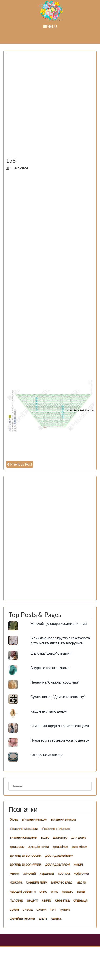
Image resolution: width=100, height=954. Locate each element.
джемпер (60, 837)
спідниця (80, 900)
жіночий (29, 873)
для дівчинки (38, 846)
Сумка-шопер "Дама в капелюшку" (57, 697)
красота (16, 882)
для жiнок (60, 846)
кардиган (47, 873)
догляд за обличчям (25, 864)
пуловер (16, 900)
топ (52, 909)
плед (81, 891)
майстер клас (61, 882)
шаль (43, 918)
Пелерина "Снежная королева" (54, 682)
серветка (62, 900)
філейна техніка (22, 918)
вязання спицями (23, 837)
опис (43, 891)
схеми (41, 909)
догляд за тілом (57, 864)
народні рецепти (22, 891)
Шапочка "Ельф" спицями (50, 653)
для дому (78, 837)
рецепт (32, 900)
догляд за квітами (59, 855)
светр (46, 900)
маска (81, 882)
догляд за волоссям (25, 855)
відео (45, 837)
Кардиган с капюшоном (48, 711)
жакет (78, 864)
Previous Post (21, 464)
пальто (67, 891)
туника (64, 909)
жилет (14, 873)
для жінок (79, 846)
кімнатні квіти (36, 882)
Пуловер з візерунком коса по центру (59, 740)
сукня (14, 909)
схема (27, 909)
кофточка (81, 873)
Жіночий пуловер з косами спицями (58, 623)
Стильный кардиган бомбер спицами (59, 726)
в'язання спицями (23, 828)
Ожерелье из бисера (46, 755)
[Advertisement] (50, 107)
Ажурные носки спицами (49, 668)
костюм (64, 873)
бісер (14, 819)
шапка (56, 918)
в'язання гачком (34, 819)
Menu (52, 26)
